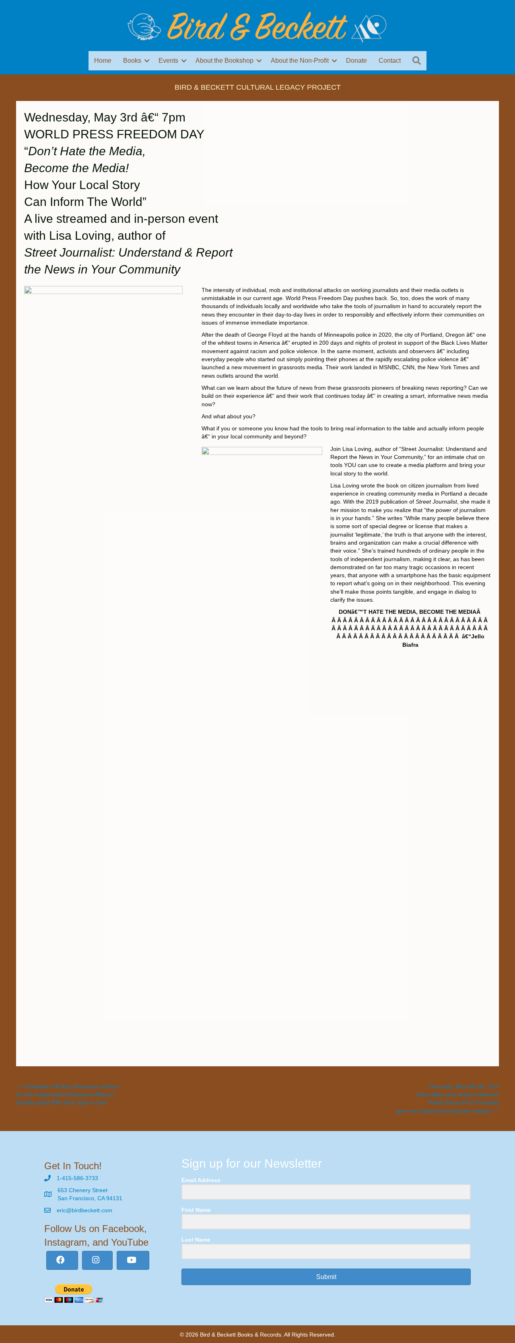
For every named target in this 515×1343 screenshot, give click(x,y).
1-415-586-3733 (77, 1178)
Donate (356, 60)
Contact (390, 60)
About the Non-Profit (300, 60)
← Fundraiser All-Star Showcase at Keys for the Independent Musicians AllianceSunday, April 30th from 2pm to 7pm (67, 1094)
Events (168, 60)
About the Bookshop (224, 60)
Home (102, 60)
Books (132, 60)
